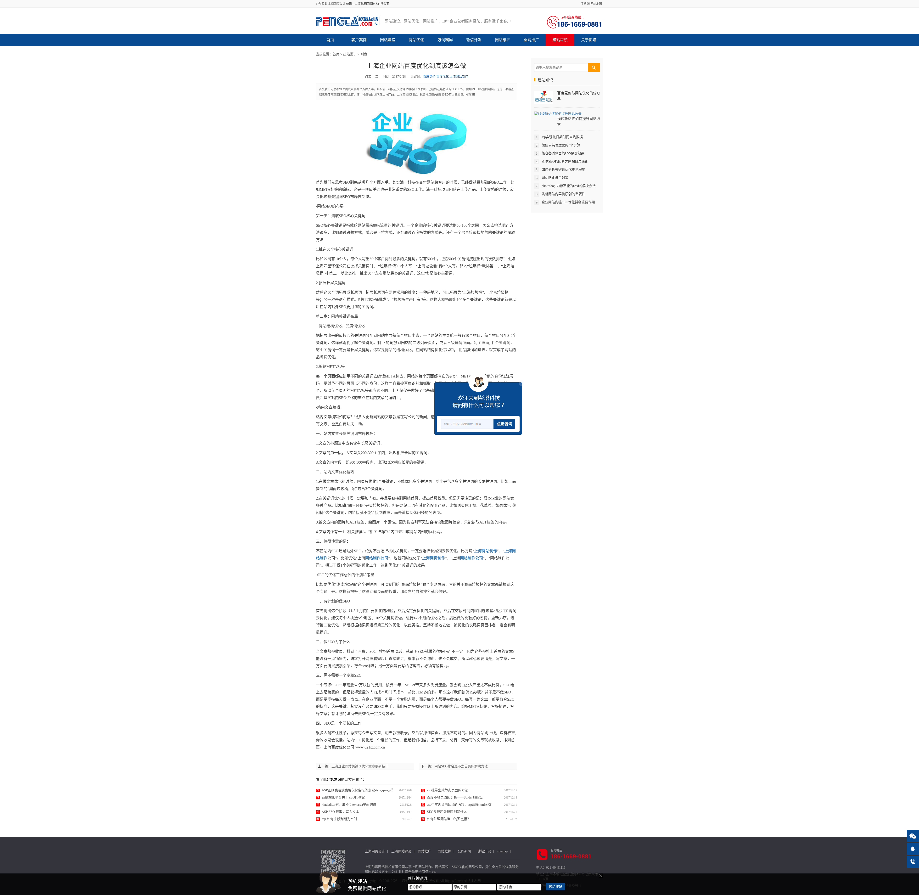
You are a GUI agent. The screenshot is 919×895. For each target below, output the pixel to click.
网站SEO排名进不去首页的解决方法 (461, 766)
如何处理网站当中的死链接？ (449, 819)
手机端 (585, 4)
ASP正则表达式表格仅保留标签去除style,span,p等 (358, 790)
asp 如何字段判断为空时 (339, 819)
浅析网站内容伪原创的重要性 (563, 194)
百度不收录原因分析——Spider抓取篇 (455, 797)
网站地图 (596, 4)
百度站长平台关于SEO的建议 (343, 797)
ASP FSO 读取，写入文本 (340, 812)
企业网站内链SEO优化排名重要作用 (568, 202)
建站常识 (560, 40)
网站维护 (502, 40)
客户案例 (359, 40)
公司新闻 (464, 851)
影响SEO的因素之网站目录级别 (565, 161)
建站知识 (484, 851)
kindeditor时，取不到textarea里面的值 (349, 804)
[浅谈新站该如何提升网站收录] (558, 113)
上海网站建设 (401, 851)
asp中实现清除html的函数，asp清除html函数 (459, 804)
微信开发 (474, 40)
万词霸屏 (445, 40)
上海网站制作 (458, 76)
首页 (330, 40)
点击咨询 (504, 424)
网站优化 (416, 40)
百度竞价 (429, 76)
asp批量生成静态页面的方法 (447, 790)
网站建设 (387, 40)
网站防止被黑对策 (555, 177)
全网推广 (531, 40)
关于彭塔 (588, 40)
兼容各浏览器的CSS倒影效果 (563, 153)
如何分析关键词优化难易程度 (563, 169)
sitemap (502, 851)
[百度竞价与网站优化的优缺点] (543, 97)
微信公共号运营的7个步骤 (561, 145)
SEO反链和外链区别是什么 (447, 812)
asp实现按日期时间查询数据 (562, 137)
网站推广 (424, 851)
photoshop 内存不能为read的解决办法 (569, 185)
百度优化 (442, 76)
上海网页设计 (336, 4)
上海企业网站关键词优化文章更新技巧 (359, 766)
